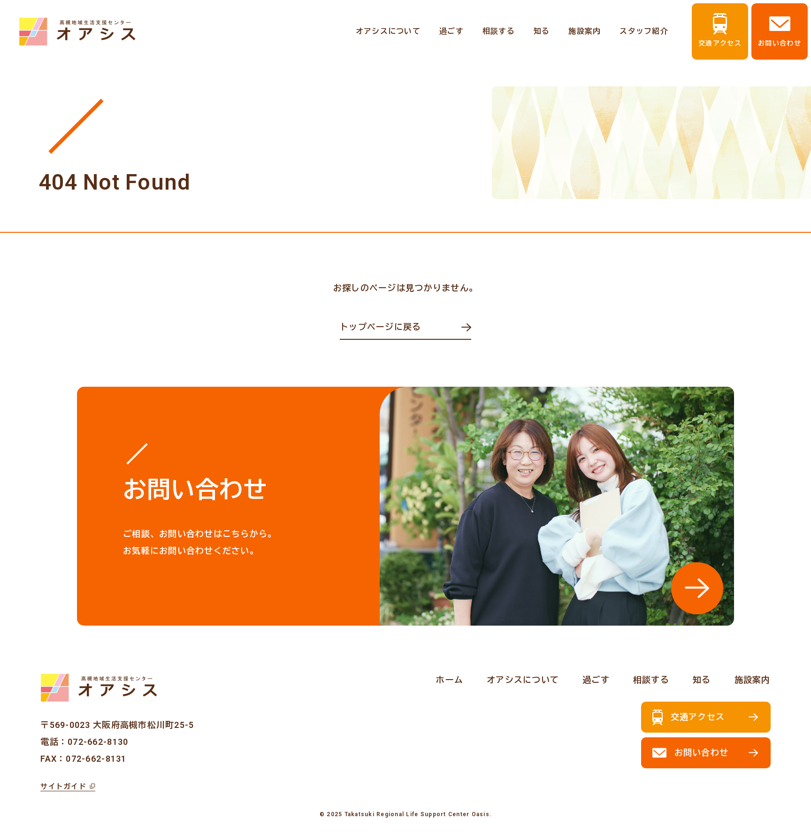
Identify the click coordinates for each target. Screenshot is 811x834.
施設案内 (584, 31)
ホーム (449, 680)
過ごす (451, 31)
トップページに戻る (380, 327)
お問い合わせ (779, 43)
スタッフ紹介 (644, 31)
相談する (498, 31)
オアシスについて (388, 31)
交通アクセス (720, 43)
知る (542, 31)
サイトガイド (63, 786)
